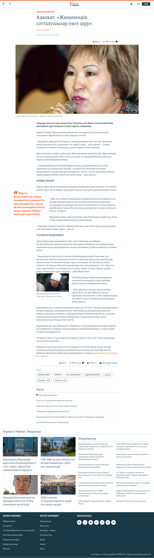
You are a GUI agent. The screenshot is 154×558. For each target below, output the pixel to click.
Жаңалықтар (45, 521)
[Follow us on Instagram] (96, 522)
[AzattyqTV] (131, 4)
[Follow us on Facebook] (79, 522)
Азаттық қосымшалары (13, 535)
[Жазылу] (113, 522)
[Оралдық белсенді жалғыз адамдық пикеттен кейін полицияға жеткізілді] (20, 485)
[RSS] (108, 522)
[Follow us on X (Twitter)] (85, 522)
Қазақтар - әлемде (47, 531)
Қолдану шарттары (11, 540)
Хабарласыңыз (9, 521)
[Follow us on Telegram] (102, 522)
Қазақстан (44, 526)
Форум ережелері (10, 544)
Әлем (42, 549)
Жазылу (6, 549)
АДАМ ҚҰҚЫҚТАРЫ (45, 12)
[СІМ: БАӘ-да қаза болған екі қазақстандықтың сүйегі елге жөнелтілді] (58, 446)
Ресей (42, 540)
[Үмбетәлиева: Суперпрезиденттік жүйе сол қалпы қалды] (58, 485)
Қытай (42, 544)
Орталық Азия (46, 535)
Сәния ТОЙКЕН (43, 30)
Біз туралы (7, 526)
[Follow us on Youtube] (90, 522)
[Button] (96, 41)
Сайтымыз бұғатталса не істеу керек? (19, 531)
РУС (138, 4)
